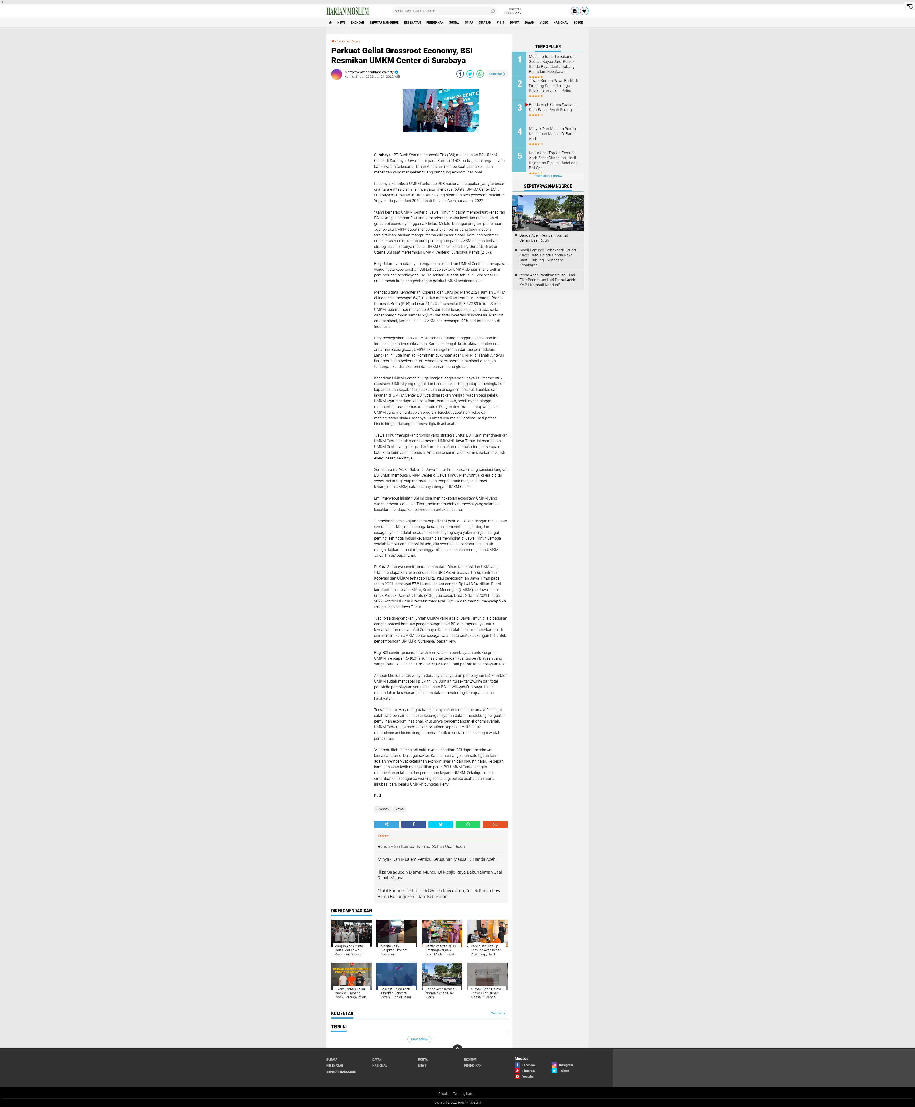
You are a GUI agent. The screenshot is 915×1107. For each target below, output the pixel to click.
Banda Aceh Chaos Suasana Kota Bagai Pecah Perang (553, 107)
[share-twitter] (470, 74)
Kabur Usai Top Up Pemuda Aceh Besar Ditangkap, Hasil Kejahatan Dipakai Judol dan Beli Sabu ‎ (553, 160)
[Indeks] (575, 11)
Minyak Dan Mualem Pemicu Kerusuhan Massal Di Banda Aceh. (553, 134)
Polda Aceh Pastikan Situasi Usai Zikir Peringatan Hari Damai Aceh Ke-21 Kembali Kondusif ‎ (547, 280)
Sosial (454, 22)
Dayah (529, 22)
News (341, 22)
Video (544, 22)
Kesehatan (412, 22)
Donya (514, 22)
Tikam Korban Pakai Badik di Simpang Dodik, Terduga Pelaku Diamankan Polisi (553, 85)
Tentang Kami (463, 1094)
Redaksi (444, 1094)
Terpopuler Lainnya (548, 176)
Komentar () (497, 74)
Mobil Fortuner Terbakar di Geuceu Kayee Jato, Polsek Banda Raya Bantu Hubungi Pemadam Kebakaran (552, 64)
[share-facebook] (460, 74)
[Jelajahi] (909, 6)
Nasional (561, 22)
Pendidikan (435, 22)
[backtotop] (457, 1049)
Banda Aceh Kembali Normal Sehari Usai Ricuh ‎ (543, 238)
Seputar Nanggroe (384, 22)
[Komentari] (495, 824)
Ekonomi (357, 22)
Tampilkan (497, 1013)
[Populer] (584, 11)
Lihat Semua (419, 1039)
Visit (500, 22)
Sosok (578, 22)
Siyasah (485, 22)
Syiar (469, 22)
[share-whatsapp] (480, 74)
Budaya (331, 1059)
